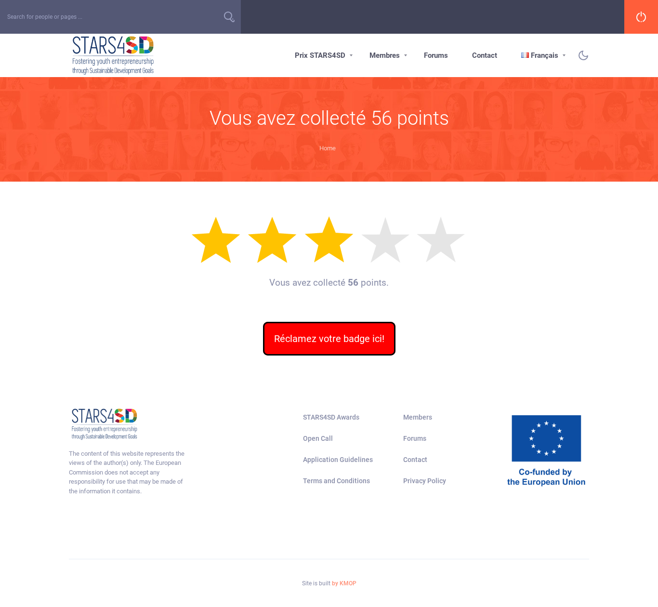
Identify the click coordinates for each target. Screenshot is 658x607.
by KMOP (344, 583)
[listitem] (128, 472)
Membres (384, 55)
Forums (436, 55)
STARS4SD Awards (331, 417)
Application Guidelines (338, 459)
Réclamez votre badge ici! (329, 338)
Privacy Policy (424, 481)
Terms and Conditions (336, 481)
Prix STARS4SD (320, 55)
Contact (484, 55)
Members (417, 417)
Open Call (318, 438)
